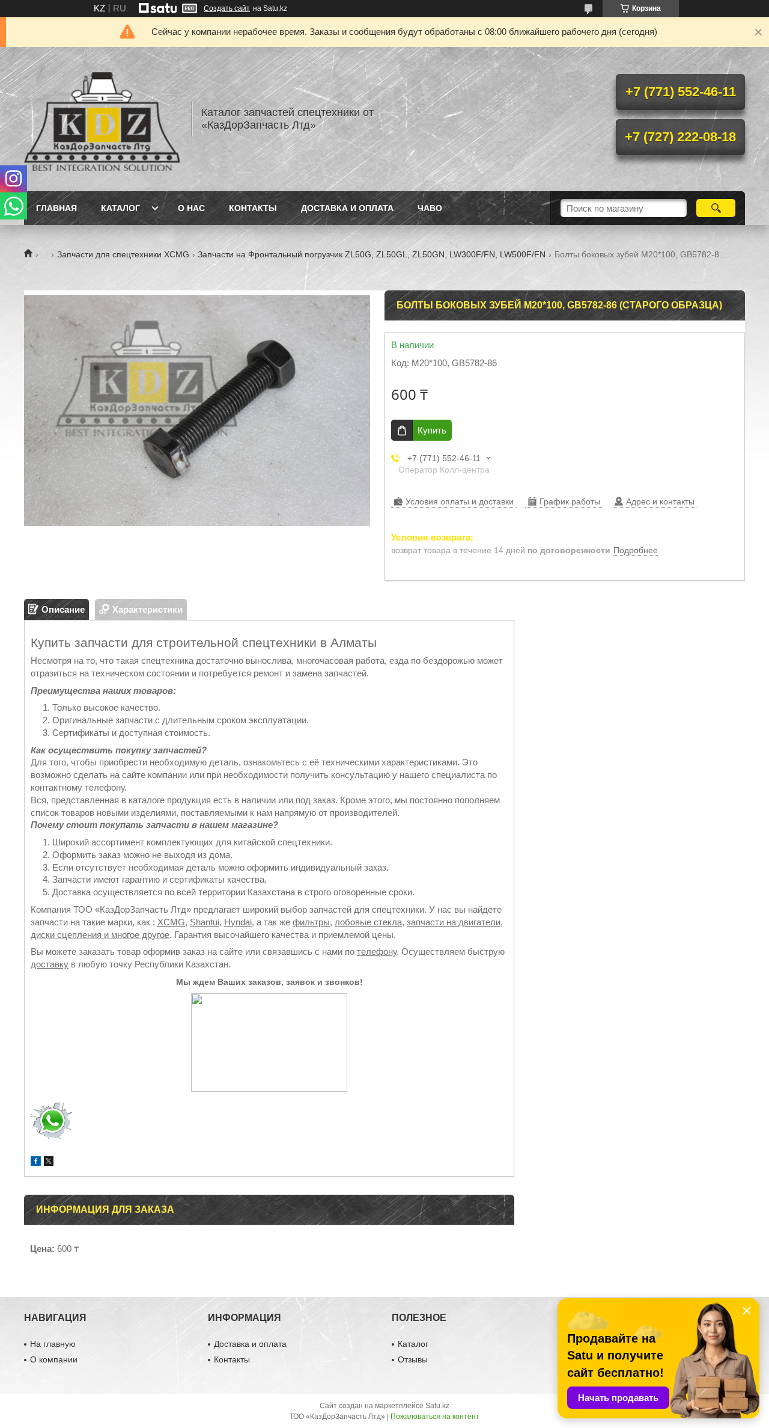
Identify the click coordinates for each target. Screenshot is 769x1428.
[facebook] (36, 1162)
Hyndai (238, 922)
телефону (377, 951)
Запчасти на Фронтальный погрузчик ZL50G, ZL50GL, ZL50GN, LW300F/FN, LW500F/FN (372, 254)
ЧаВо (430, 208)
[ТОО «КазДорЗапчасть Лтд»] (102, 119)
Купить (432, 430)
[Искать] (715, 208)
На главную (53, 1344)
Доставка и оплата (347, 208)
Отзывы (413, 1359)
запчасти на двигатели (453, 922)
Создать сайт (227, 8)
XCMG (171, 922)
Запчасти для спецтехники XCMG (123, 254)
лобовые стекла (368, 922)
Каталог (120, 208)
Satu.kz (437, 1406)
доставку (49, 964)
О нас (191, 208)
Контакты (253, 208)
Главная (56, 208)
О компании (54, 1359)
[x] (48, 1162)
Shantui (204, 922)
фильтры (311, 922)
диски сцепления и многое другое (100, 935)
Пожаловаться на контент (435, 1416)
